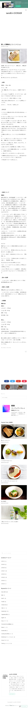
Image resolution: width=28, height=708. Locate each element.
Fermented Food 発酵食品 (7, 624)
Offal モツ (4, 608)
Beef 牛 (3, 598)
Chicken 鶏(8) (8, 347)
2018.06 (3, 574)
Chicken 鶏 (4, 604)
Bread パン (4, 627)
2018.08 (3, 567)
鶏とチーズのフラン (5, 440)
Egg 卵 (3, 617)
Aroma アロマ (4, 640)
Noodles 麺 (4, 630)
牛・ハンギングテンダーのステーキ (9, 481)
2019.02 (3, 564)
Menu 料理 (4, 591)
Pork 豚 (3, 601)
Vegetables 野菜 (5, 614)
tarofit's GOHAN (14, 13)
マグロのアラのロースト (6, 460)
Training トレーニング (6, 643)
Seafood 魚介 (4, 611)
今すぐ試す (18, 6)
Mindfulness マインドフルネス (8, 637)
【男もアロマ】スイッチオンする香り (9, 521)
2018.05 (4, 577)
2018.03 (3, 583)
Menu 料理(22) (3, 347)
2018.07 (4, 570)
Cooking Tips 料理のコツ (7, 633)
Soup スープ (4, 620)
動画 (3, 595)
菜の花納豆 (3, 501)
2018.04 (3, 580)
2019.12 (3, 561)
